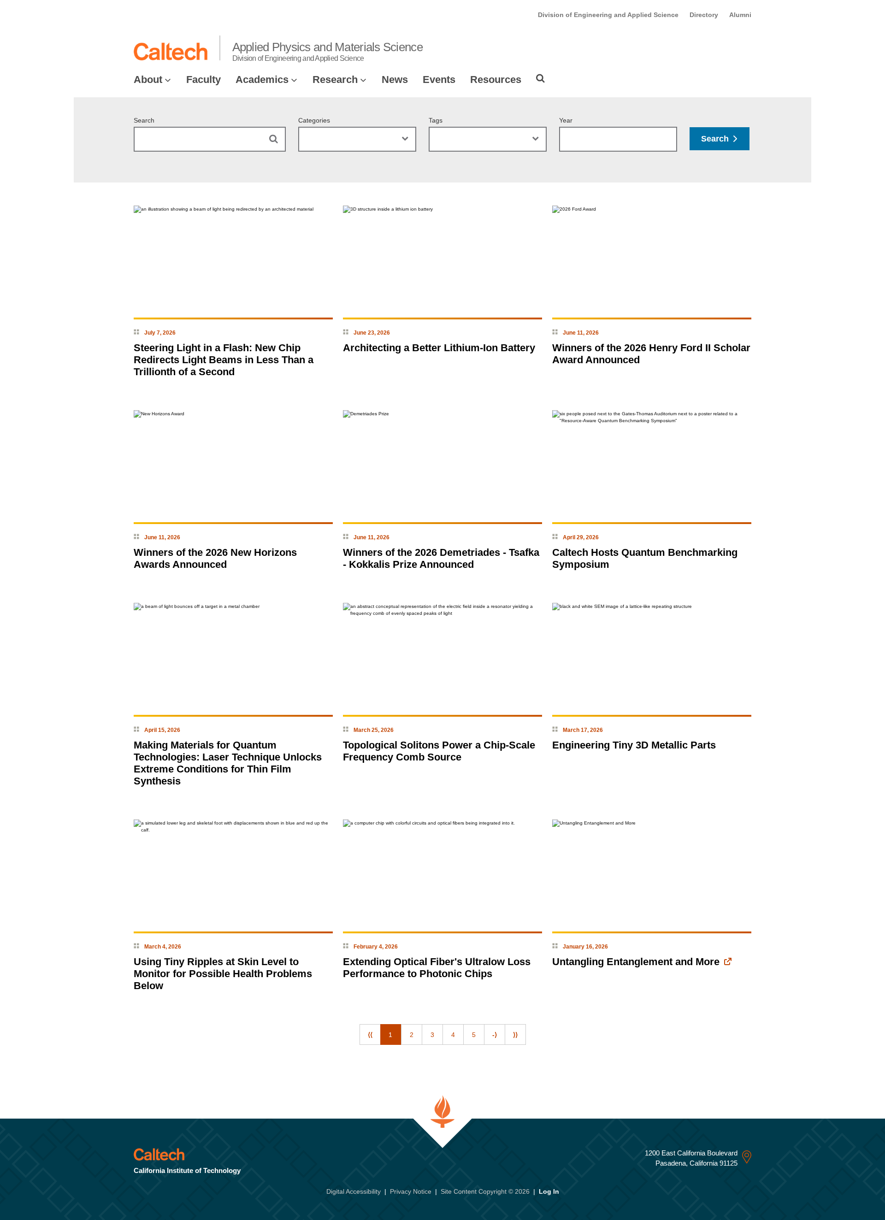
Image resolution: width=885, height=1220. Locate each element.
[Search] (540, 78)
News (395, 79)
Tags (435, 120)
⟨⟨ (370, 1034)
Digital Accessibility (353, 1191)
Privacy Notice (410, 1191)
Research (335, 79)
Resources (495, 79)
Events (439, 79)
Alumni (740, 14)
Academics (262, 79)
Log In (549, 1191)
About (148, 79)
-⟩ (494, 1034)
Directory (704, 14)
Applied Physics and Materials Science (327, 51)
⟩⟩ (515, 1034)
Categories (314, 120)
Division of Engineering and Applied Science (608, 14)
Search (144, 120)
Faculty (203, 79)
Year (565, 120)
